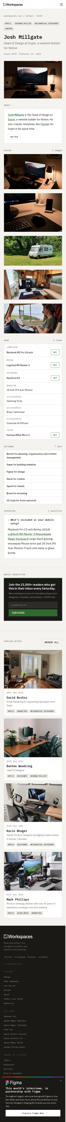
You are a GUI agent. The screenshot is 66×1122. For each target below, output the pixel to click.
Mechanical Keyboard (46, 23)
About (6, 994)
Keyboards (9, 1064)
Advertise (9, 1003)
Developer (22, 913)
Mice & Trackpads (13, 1073)
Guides (7, 990)
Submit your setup (13, 999)
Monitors (8, 1069)
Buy (55, 352)
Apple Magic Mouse (13, 1042)
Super (11, 119)
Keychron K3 (13, 377)
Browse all (52, 642)
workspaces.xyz (13, 15)
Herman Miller (23, 23)
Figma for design (16, 471)
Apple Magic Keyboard (15, 1020)
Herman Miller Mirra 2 (18, 435)
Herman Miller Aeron (14, 1047)
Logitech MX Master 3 (18, 365)
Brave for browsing (17, 493)
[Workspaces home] (33, 936)
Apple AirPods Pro (13, 1038)
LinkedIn (43, 957)
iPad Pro (8, 1029)
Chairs (7, 1060)
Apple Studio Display (15, 1034)
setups (29, 15)
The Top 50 (9, 985)
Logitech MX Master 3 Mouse (26, 534)
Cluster (45, 124)
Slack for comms (16, 478)
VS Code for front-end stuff (21, 500)
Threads (32, 957)
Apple (8, 23)
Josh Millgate (16, 114)
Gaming (8, 28)
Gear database (11, 981)
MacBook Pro (10, 1016)
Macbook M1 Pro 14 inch (20, 352)
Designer (22, 776)
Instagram (19, 957)
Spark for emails (15, 486)
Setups (7, 977)
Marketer (22, 711)
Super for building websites (21, 464)
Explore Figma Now (32, 1113)
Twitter (14, 137)
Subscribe (18, 612)
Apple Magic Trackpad (15, 1025)
